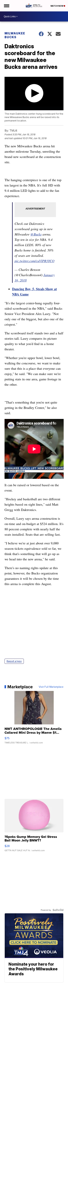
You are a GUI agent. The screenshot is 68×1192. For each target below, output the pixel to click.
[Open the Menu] (6, 5)
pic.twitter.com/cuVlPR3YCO (34, 261)
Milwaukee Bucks (15, 35)
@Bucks (36, 234)
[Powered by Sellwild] (58, 910)
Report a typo (14, 661)
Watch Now (57, 6)
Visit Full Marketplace (51, 686)
